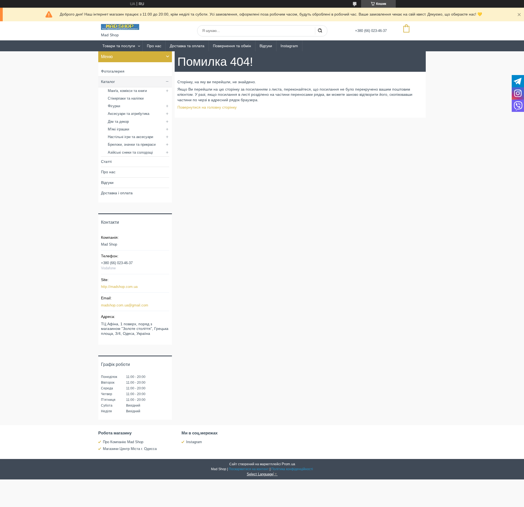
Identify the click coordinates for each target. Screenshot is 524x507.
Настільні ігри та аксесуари (130, 137)
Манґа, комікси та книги (127, 91)
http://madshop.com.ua (119, 287)
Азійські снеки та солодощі (130, 152)
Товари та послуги (118, 46)
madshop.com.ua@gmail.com (124, 305)
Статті (106, 161)
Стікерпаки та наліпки (126, 98)
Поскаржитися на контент (249, 469)
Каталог (108, 81)
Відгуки (266, 46)
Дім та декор (118, 122)
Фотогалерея (112, 71)
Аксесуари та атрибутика (128, 114)
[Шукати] (320, 31)
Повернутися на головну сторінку (207, 107)
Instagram (289, 46)
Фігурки (114, 106)
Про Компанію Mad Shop (123, 442)
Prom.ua (288, 464)
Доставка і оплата (117, 193)
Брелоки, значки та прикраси (132, 144)
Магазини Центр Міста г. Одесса (130, 449)
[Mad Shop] (120, 27)
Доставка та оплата (187, 46)
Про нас (154, 46)
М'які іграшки (118, 129)
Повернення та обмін (232, 46)
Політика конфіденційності (292, 469)
